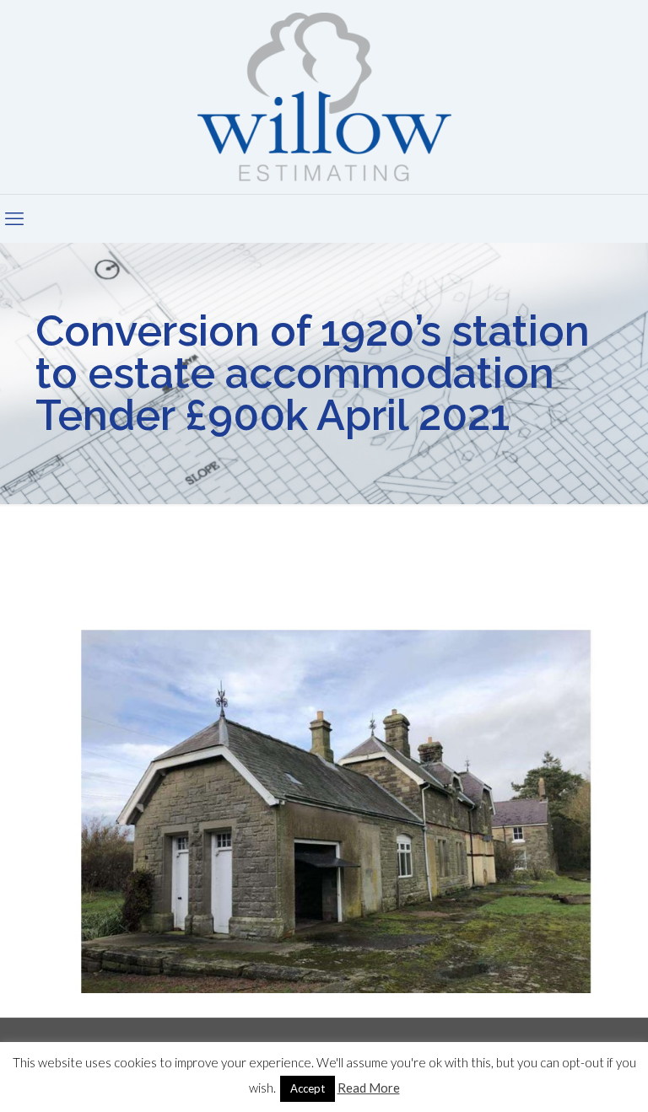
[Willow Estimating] (324, 97)
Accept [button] (307, 1088)
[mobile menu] (14, 218)
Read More (369, 1087)
